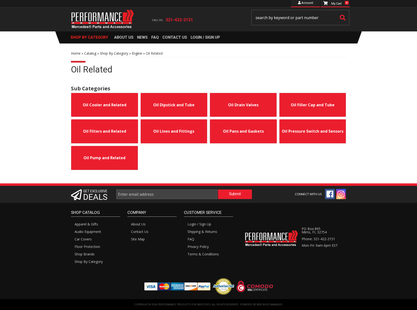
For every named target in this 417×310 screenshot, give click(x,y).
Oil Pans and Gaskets (243, 131)
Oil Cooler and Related (104, 105)
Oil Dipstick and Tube (174, 105)
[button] (300, 17)
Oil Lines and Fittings (173, 131)
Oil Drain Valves (243, 105)
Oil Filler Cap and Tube (312, 105)
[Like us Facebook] (330, 194)
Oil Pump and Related (104, 157)
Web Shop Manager (269, 304)
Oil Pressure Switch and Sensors (312, 131)
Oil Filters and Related (104, 131)
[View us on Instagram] (341, 194)
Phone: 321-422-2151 (318, 239)
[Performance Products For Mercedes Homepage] (102, 15)
